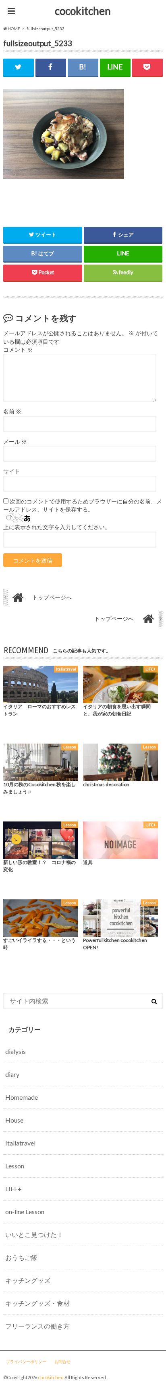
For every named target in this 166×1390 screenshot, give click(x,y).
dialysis (15, 1051)
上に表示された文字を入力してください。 (56, 527)
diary (12, 1074)
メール (15, 441)
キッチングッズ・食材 (37, 1303)
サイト (11, 471)
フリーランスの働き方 (37, 1326)
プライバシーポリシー (26, 1361)
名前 (12, 411)
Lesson (14, 1166)
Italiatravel (20, 1143)
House (14, 1120)
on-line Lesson (24, 1211)
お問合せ (62, 1361)
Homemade (21, 1097)
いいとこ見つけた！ (34, 1234)
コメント (18, 349)
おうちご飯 (21, 1257)
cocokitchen (83, 10)
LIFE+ (13, 1188)
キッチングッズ (27, 1280)
